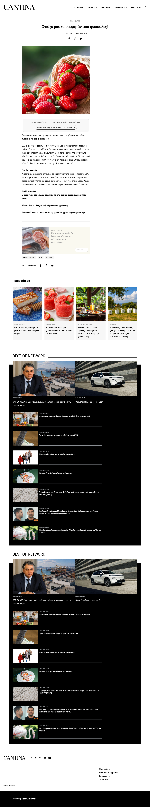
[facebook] (69, 38)
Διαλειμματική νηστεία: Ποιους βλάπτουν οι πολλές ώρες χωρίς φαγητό (64, 416)
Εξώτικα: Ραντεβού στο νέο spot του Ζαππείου (55, 473)
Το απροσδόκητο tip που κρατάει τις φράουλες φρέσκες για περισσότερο (53, 212)
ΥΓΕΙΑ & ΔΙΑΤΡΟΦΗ (85, 324)
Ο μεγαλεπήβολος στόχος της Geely (89, 402)
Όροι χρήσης (105, 769)
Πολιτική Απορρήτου (108, 772)
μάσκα (36, 139)
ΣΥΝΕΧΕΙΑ (80, 250)
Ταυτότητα (103, 779)
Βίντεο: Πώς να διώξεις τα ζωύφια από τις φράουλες (45, 205)
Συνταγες (78, 7)
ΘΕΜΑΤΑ (113, 324)
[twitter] (81, 38)
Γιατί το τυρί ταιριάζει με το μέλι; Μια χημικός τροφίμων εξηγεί (26, 330)
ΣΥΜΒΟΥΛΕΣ (75, 21)
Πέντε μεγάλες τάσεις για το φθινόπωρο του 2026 (56, 454)
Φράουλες (49, 257)
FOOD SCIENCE (19, 324)
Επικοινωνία (104, 776)
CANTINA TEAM (67, 33)
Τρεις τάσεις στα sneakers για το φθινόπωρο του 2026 (58, 435)
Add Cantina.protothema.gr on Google (54, 127)
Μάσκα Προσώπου (29, 257)
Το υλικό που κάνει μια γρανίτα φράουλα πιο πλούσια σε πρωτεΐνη (59, 330)
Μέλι (40, 257)
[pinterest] (75, 38)
